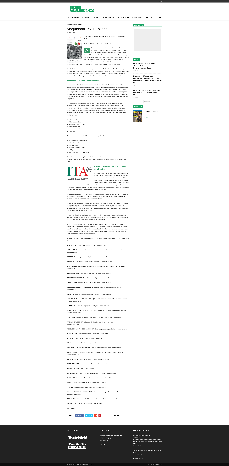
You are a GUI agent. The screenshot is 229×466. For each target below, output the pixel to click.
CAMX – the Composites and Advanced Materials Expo (147, 442)
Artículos (80, 24)
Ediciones (96, 18)
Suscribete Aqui (136, 18)
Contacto (148, 18)
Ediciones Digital (108, 18)
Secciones (85, 18)
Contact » (102, 444)
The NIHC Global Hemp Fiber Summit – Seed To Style (147, 451)
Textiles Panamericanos (72, 24)
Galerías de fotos (122, 18)
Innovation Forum (157, 464)
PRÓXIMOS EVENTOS (141, 430)
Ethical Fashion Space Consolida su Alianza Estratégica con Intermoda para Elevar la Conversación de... (146, 66)
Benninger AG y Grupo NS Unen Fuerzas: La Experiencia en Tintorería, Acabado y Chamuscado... (147, 93)
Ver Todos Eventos (138, 458)
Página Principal (74, 18)
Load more (147, 101)
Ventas (160, 1)
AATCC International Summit (141, 435)
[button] (160, 18)
